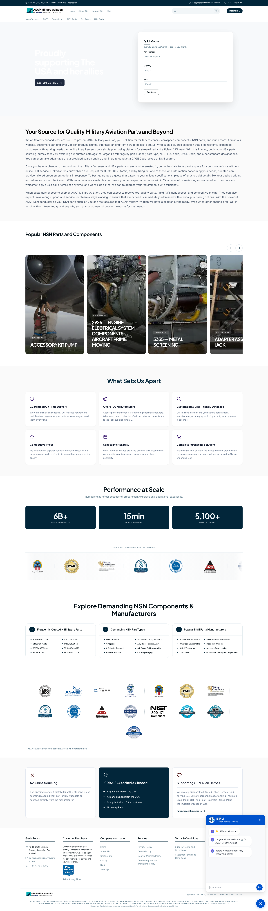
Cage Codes (57, 19)
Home (72, 11)
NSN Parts (72, 19)
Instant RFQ (234, 10)
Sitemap (104, 869)
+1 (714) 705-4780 (38, 865)
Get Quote (151, 92)
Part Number (149, 52)
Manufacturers (32, 19)
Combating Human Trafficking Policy (147, 862)
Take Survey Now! (72, 879)
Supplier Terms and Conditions (185, 848)
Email (146, 79)
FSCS (45, 19)
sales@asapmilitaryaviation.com (206, 3)
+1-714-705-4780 (235, 3)
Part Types (86, 19)
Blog (109, 11)
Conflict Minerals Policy (149, 856)
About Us (83, 11)
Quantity (147, 66)
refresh (260, 820)
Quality (103, 860)
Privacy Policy (145, 847)
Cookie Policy (144, 851)
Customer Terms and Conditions (185, 856)
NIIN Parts (99, 19)
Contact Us (97, 11)
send (259, 887)
